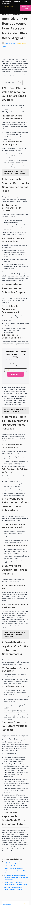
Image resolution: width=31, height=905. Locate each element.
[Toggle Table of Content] (19, 82)
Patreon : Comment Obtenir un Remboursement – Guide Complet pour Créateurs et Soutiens (16, 871)
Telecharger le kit (15, 374)
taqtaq (4, 46)
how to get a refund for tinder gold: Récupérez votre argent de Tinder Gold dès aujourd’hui (16, 877)
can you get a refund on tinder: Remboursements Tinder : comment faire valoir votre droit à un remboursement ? (16, 864)
